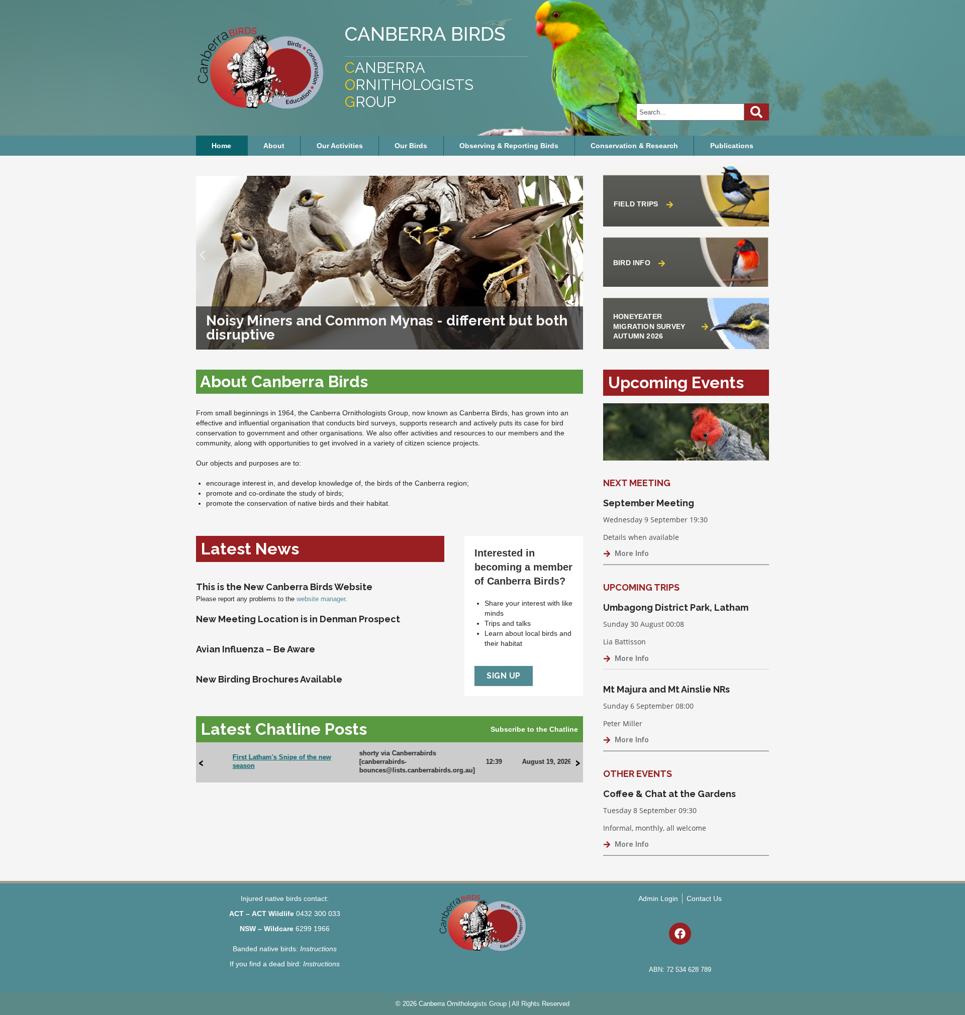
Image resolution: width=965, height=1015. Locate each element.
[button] (202, 255)
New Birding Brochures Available (269, 679)
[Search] (756, 112)
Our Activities (340, 146)
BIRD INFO (631, 263)
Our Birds (411, 146)
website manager (321, 599)
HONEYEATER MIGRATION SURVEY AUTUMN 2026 (649, 326)
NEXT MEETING (636, 483)
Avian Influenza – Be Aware (255, 649)
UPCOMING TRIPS (641, 587)
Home (221, 146)
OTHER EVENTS (637, 773)
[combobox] (690, 112)
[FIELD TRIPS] (669, 204)
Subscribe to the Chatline (534, 729)
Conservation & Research (634, 146)
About (273, 146)
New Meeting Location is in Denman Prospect (298, 619)
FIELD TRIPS (636, 204)
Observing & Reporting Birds (508, 146)
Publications (731, 146)
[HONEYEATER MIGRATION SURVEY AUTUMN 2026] (705, 326)
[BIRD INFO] (661, 263)
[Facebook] (680, 934)
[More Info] (607, 553)
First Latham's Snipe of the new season (260, 761)
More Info (632, 553)
